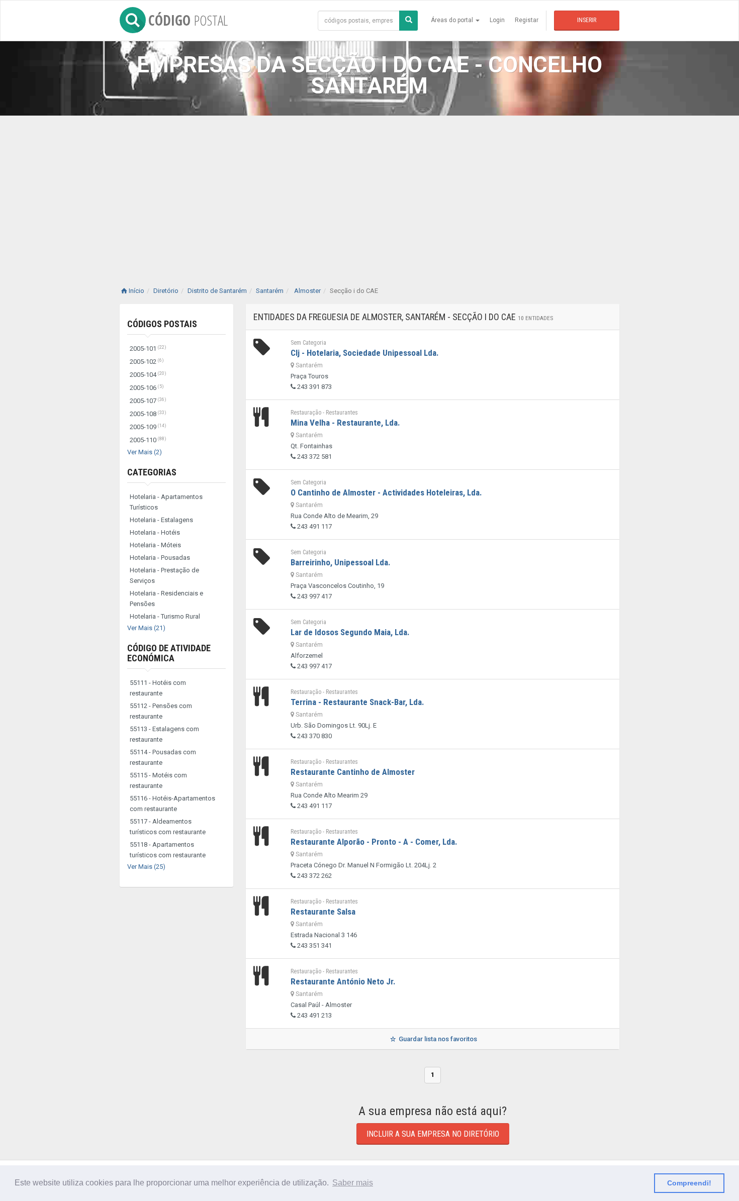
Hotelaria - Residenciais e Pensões (166, 598)
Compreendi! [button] (689, 1183)
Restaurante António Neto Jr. (343, 981)
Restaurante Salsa (323, 912)
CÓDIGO (188, 20)
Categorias (151, 472)
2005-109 (148, 427)
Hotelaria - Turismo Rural (165, 616)
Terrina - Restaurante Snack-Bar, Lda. (357, 702)
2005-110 (148, 440)
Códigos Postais (162, 324)
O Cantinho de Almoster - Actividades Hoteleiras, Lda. (386, 492)
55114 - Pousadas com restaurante (163, 757)
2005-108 (148, 414)
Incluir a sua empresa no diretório (432, 1134)
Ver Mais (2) (144, 452)
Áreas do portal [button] (453, 20)
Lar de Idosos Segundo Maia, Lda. (350, 632)
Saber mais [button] (352, 1182)
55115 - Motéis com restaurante (158, 780)
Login (497, 20)
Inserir (586, 20)
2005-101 (148, 348)
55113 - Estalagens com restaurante (164, 734)
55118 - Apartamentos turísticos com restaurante (168, 850)
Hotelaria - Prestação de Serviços (164, 575)
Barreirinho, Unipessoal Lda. (341, 562)
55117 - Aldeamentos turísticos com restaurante (168, 827)
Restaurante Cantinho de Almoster (353, 772)
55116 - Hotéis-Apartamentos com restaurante (172, 803)
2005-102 (147, 361)
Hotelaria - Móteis (155, 545)
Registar (526, 20)
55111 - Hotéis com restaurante (158, 688)
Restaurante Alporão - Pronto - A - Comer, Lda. (374, 842)
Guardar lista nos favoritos (437, 1039)
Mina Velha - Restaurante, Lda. (345, 423)
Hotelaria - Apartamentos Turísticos (166, 502)
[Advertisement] (369, 191)
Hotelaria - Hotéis (155, 532)
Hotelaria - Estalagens (161, 520)
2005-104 (148, 374)
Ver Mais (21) (146, 628)
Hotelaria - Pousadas (160, 557)
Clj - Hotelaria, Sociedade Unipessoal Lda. (365, 353)
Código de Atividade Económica (169, 653)
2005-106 (147, 387)
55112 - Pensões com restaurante (161, 711)
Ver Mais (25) (146, 866)
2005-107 (148, 401)
